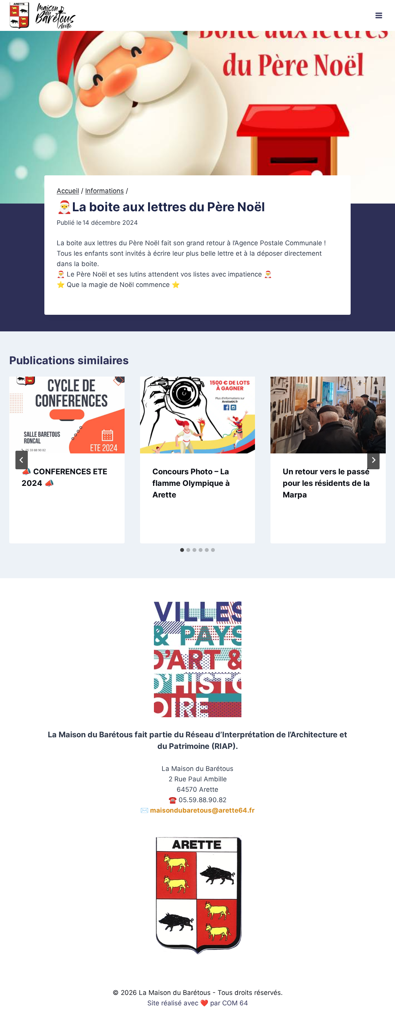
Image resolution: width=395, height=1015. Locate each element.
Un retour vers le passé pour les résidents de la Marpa (326, 483)
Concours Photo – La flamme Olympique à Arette (191, 483)
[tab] (182, 550)
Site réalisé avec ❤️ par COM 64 (197, 1003)
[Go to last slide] (21, 460)
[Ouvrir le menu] (378, 15)
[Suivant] (373, 460)
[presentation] (67, 415)
